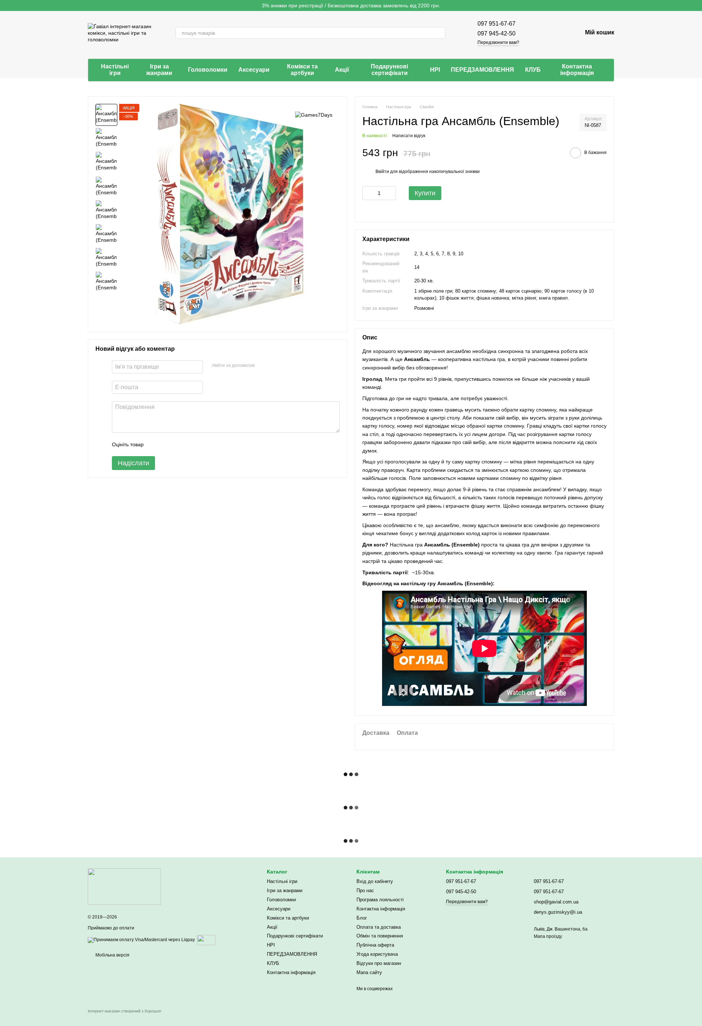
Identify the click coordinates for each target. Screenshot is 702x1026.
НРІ (435, 70)
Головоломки (207, 70)
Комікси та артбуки (302, 69)
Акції (342, 70)
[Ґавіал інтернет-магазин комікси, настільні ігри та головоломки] (124, 886)
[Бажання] (557, 33)
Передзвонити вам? (498, 42)
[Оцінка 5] (202, 444)
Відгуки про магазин (378, 963)
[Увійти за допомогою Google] (274, 365)
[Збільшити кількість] (390, 193)
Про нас (365, 890)
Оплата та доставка (378, 927)
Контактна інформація (577, 69)
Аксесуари (253, 70)
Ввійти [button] (382, 171)
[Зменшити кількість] (368, 193)
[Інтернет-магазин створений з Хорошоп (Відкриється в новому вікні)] (124, 1017)
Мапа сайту (369, 972)
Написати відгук (408, 135)
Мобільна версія (111, 955)
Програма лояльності (380, 899)
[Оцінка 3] (179, 444)
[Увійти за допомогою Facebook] (262, 365)
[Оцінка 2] (167, 444)
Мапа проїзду (548, 936)
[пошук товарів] (439, 33)
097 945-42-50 (497, 33)
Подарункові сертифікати (389, 69)
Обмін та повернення (379, 936)
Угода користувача (377, 954)
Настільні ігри (115, 69)
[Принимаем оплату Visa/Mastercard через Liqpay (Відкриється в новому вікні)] (141, 939)
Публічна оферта (375, 945)
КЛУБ (533, 70)
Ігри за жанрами (159, 69)
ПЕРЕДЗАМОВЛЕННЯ (482, 70)
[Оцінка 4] (191, 444)
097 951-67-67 (497, 23)
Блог (361, 918)
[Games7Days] (313, 114)
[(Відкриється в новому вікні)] (206, 939)
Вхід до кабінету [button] (374, 881)
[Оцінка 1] (156, 444)
